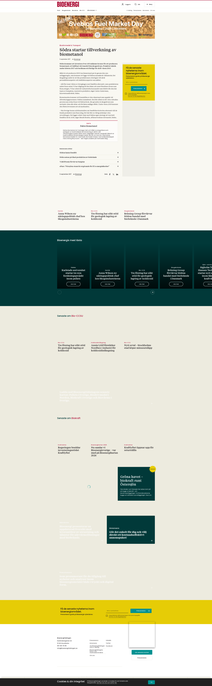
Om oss (152, 10)
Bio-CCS (82, 10)
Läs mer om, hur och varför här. (107, 683)
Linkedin (108, 640)
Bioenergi (77, 59)
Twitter (108, 643)
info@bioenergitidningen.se (67, 648)
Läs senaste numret (142, 652)
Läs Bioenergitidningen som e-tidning (97, 646)
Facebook (109, 646)
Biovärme (75, 10)
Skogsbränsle (66, 10)
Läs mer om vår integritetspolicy (136, 96)
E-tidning (129, 10)
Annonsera (146, 10)
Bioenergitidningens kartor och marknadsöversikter (96, 651)
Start (58, 10)
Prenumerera (137, 10)
